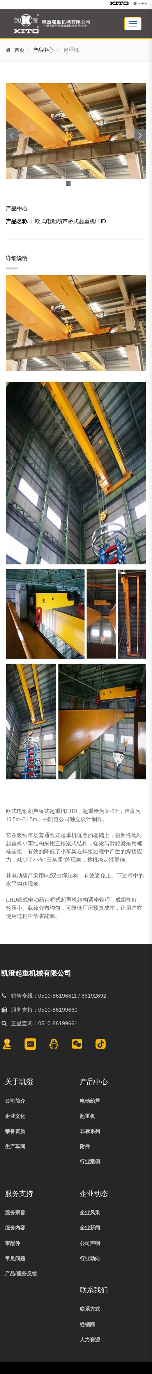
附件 (85, 1146)
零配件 (12, 1243)
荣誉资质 (15, 1131)
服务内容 (15, 1228)
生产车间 (15, 1146)
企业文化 (15, 1116)
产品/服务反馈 (21, 1273)
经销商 (87, 1324)
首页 (19, 50)
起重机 (87, 1116)
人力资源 (90, 1340)
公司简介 (15, 1101)
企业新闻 (90, 1228)
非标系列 (90, 1131)
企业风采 (90, 1212)
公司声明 (90, 1243)
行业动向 (90, 1258)
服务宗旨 (15, 1212)
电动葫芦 (90, 1101)
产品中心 (43, 50)
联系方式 (90, 1309)
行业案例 (90, 1161)
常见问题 (15, 1258)
